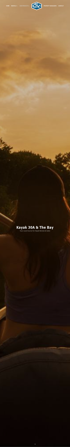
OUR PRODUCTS (24, 5)
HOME (7, 5)
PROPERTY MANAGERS (50, 5)
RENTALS (13, 5)
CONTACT (61, 5)
